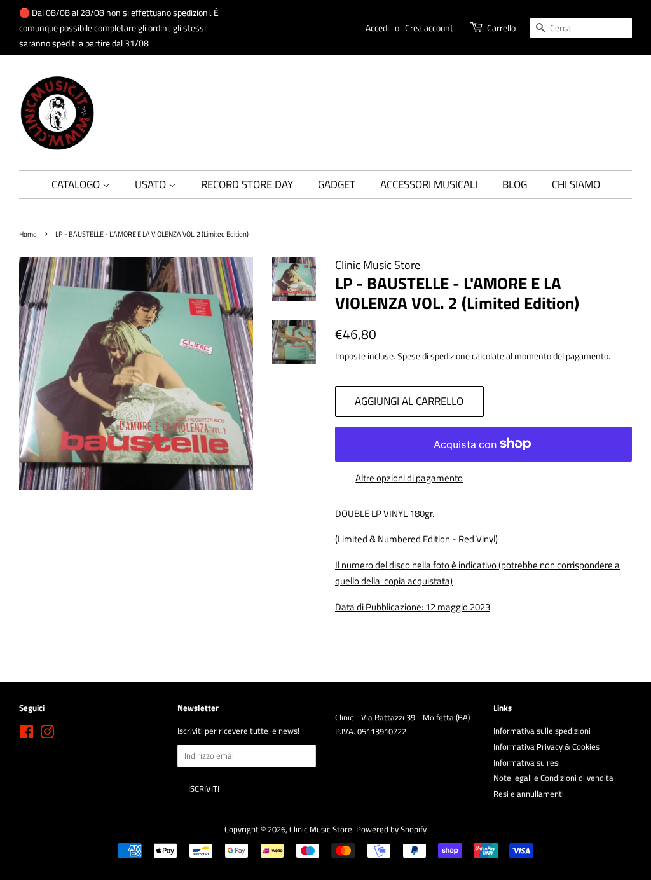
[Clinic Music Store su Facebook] (26, 735)
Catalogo (76, 184)
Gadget (336, 184)
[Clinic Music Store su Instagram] (47, 735)
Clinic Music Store (320, 829)
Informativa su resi (526, 763)
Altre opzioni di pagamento (409, 478)
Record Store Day (247, 184)
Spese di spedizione (433, 355)
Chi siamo (576, 184)
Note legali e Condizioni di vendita (553, 778)
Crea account (429, 27)
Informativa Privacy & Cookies (546, 747)
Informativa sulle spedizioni (542, 731)
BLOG (514, 184)
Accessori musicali (428, 184)
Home (28, 233)
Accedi (377, 27)
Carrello (501, 27)
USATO (151, 184)
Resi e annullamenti (528, 794)
